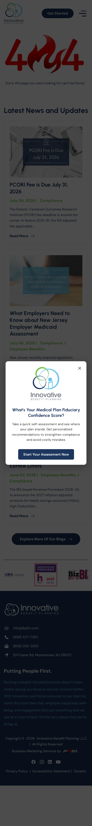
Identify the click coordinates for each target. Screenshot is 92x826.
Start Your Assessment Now (46, 454)
